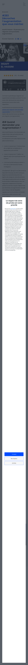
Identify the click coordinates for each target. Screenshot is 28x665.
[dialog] (14, 430)
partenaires (13, 208)
